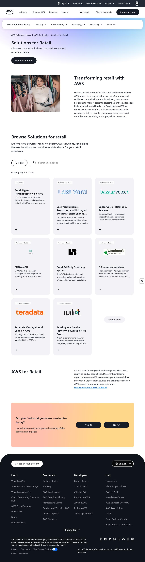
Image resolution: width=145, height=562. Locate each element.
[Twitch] (119, 539)
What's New (17, 511)
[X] (101, 539)
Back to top (70, 529)
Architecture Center (52, 502)
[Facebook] (105, 539)
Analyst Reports (51, 513)
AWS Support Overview (117, 502)
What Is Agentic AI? (20, 491)
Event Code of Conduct (117, 519)
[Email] (132, 539)
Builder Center (81, 481)
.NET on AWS (80, 491)
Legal (108, 513)
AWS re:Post (112, 491)
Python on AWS (82, 497)
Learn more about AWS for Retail (90, 387)
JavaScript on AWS (83, 513)
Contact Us (111, 481)
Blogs (14, 517)
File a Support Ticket (116, 486)
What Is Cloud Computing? (24, 486)
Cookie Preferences (19, 553)
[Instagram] (114, 539)
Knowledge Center (115, 497)
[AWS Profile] (137, 3)
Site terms (25, 549)
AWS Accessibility (114, 508)
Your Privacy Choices (42, 549)
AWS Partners (49, 519)
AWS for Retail (40, 35)
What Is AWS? (18, 481)
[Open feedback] (141, 281)
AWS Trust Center (51, 491)
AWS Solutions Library (21, 35)
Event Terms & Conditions (119, 524)
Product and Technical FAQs (56, 508)
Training (47, 486)
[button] (38, 12)
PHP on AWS (80, 508)
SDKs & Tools (81, 486)
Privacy (14, 549)
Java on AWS (80, 502)
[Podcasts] (128, 539)
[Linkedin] (110, 539)
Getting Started (50, 481)
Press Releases (18, 522)
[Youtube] (123, 539)
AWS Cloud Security (21, 506)
